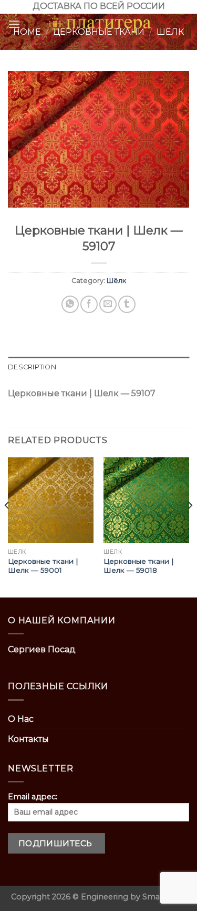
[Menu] (14, 24)
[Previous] (7, 526)
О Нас (21, 719)
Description (32, 367)
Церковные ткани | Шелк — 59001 (43, 566)
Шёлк (116, 281)
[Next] (189, 526)
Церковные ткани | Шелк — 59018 (138, 566)
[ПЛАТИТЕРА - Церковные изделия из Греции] (98, 24)
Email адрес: (32, 796)
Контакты (28, 739)
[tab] (98, 367)
